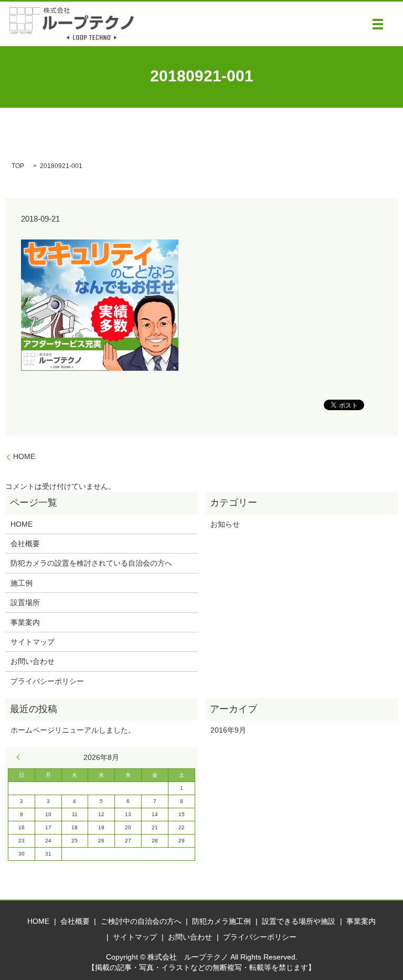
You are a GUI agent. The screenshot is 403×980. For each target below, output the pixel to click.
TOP (18, 166)
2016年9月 (228, 730)
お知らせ (225, 524)
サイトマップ (32, 642)
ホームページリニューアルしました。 (72, 730)
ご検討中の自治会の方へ (141, 921)
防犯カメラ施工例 (221, 921)
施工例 (21, 583)
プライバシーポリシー (47, 681)
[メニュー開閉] (378, 24)
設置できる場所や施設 (298, 921)
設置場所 (25, 602)
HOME (24, 456)
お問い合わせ (32, 661)
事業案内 (25, 622)
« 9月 (20, 757)
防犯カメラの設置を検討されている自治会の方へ (91, 563)
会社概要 (25, 543)
